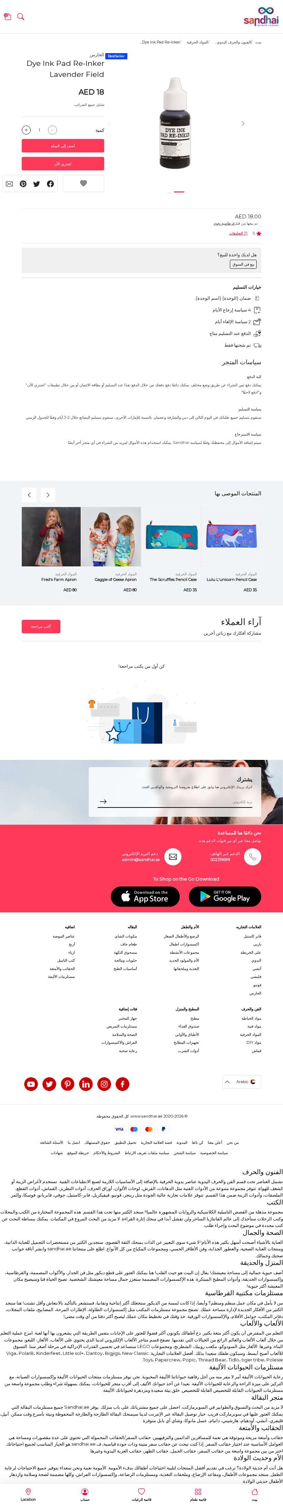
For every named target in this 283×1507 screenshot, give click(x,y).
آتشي (257, 968)
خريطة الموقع (78, 1152)
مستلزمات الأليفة (61, 976)
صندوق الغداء (188, 1026)
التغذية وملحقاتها (186, 968)
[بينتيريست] (68, 1084)
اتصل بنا (74, 1142)
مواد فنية (254, 1026)
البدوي (256, 960)
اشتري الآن (62, 163)
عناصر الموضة (64, 936)
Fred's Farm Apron (59, 579)
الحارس (97, 54)
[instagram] (104, 1084)
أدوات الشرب (188, 1050)
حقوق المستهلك (97, 1142)
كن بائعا (197, 1142)
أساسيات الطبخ (125, 968)
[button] (21, 16)
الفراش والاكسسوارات (119, 1042)
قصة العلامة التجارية (156, 1142)
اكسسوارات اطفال (184, 944)
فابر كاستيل (252, 936)
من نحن (233, 1142)
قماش (256, 1050)
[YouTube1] (31, 1084)
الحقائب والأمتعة (62, 968)
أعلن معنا (215, 1142)
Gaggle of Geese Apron (116, 579)
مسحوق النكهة (125, 952)
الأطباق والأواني (187, 1034)
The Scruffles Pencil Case (173, 579)
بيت (258, 42)
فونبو (257, 984)
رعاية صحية (128, 1050)
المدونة (181, 1142)
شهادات (57, 1152)
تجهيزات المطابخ (186, 1042)
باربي (257, 944)
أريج (72, 944)
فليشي (256, 976)
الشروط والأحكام (107, 1152)
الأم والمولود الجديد (184, 960)
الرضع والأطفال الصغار (181, 936)
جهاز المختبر (127, 1018)
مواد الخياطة (251, 1018)
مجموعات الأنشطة (184, 952)
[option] (176, 123)
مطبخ (195, 1018)
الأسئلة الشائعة (51, 1142)
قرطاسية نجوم (224, 223)
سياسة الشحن (185, 1152)
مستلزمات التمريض (122, 1026)
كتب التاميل (66, 960)
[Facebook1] (122, 1084)
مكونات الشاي (126, 936)
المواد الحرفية (197, 42)
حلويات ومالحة (125, 960)
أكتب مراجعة (41, 626)
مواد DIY (253, 1042)
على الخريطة (251, 952)
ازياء (71, 952)
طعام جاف (128, 944)
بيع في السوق (243, 264)
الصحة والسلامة (124, 1034)
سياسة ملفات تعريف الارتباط (147, 1152)
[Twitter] (49, 1084)
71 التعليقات (238, 233)
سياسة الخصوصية (214, 1152)
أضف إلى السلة (63, 145)
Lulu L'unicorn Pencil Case (232, 579)
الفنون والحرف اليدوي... (233, 42)
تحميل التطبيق (125, 1142)
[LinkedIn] (86, 1084)
